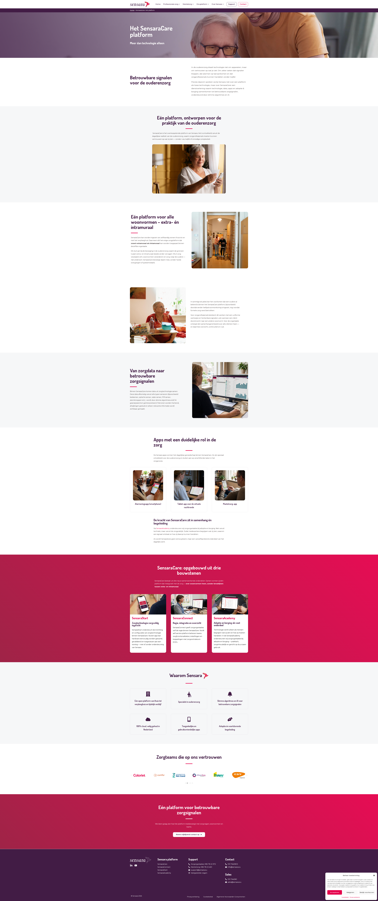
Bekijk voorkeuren (367, 892)
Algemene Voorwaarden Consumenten (231, 897)
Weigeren (350, 892)
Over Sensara (217, 4)
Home (157, 4)
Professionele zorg (170, 4)
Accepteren (334, 892)
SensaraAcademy (163, 528)
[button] (374, 875)
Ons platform (201, 4)
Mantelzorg (187, 4)
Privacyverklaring (355, 897)
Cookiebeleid (345, 897)
